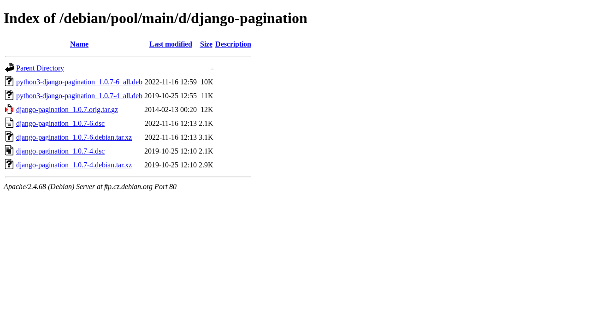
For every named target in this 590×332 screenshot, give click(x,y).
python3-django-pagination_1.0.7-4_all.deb (79, 96)
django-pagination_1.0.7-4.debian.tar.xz (74, 165)
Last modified (170, 44)
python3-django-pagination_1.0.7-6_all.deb (79, 82)
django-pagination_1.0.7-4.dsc (60, 151)
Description (233, 44)
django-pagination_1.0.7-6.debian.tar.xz (74, 137)
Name (79, 44)
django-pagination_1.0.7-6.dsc (60, 123)
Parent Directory (40, 68)
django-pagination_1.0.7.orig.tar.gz (67, 109)
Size (206, 44)
